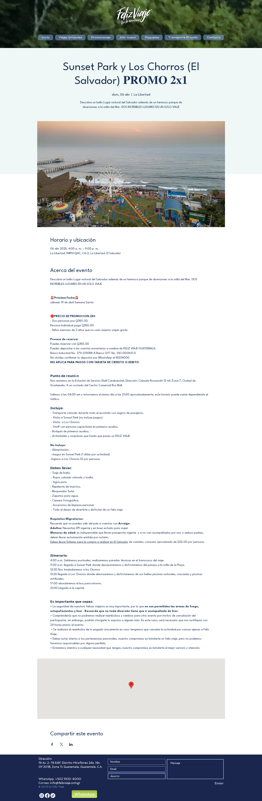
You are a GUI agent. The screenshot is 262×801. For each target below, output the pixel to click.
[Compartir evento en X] (61, 744)
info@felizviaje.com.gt (65, 783)
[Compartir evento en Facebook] (52, 744)
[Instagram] (41, 795)
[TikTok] (52, 795)
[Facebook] (47, 795)
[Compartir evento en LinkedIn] (71, 744)
